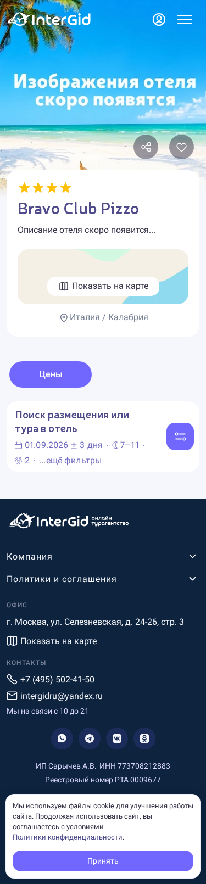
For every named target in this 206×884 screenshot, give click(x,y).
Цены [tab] (51, 374)
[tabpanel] (103, 436)
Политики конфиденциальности (68, 837)
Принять (103, 861)
